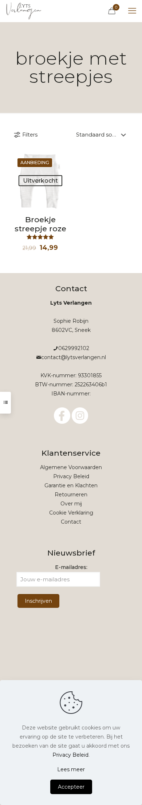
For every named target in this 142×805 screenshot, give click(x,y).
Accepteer (71, 787)
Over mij (71, 503)
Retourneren (71, 494)
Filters (30, 134)
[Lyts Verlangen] (24, 11)
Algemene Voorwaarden (71, 467)
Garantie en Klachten (71, 485)
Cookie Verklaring (71, 512)
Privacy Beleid (71, 476)
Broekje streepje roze (40, 224)
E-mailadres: (71, 567)
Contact (71, 522)
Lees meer (71, 769)
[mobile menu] (132, 11)
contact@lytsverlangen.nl (73, 357)
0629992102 (73, 348)
